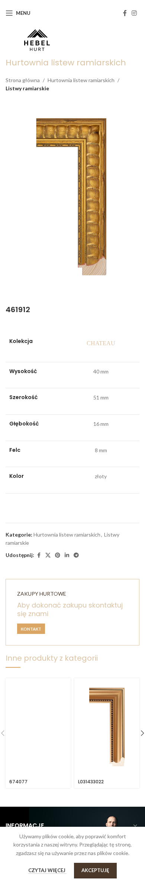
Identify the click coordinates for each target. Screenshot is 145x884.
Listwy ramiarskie (27, 88)
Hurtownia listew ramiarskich (81, 80)
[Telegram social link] (76, 555)
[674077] (38, 727)
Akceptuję (95, 870)
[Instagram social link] (134, 13)
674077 (18, 781)
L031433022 (91, 781)
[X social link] (48, 555)
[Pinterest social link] (57, 555)
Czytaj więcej (47, 870)
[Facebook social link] (124, 13)
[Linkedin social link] (66, 555)
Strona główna (23, 80)
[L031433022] (106, 727)
